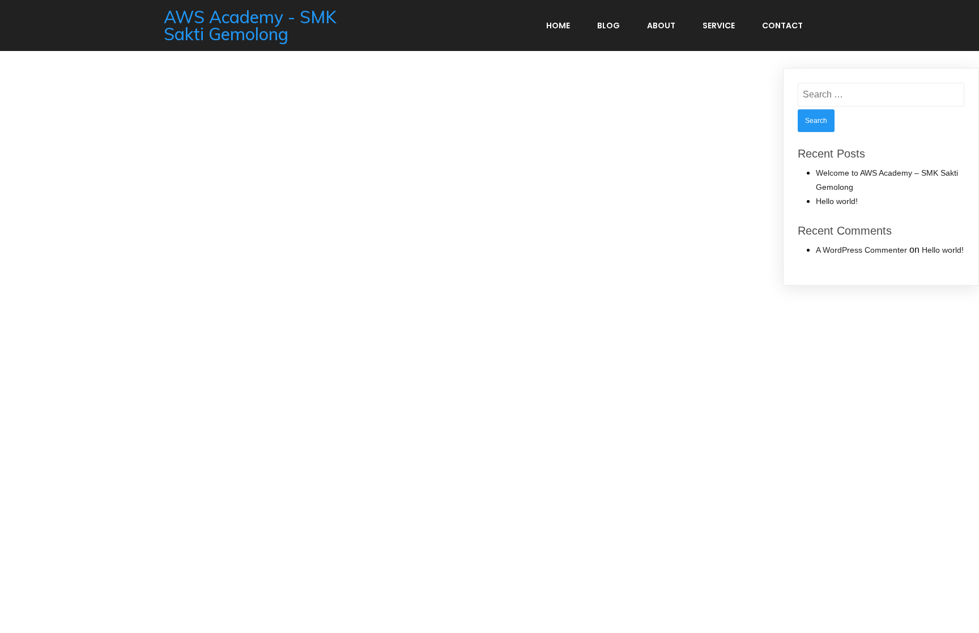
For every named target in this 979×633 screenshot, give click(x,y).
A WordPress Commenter (861, 249)
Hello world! (837, 201)
